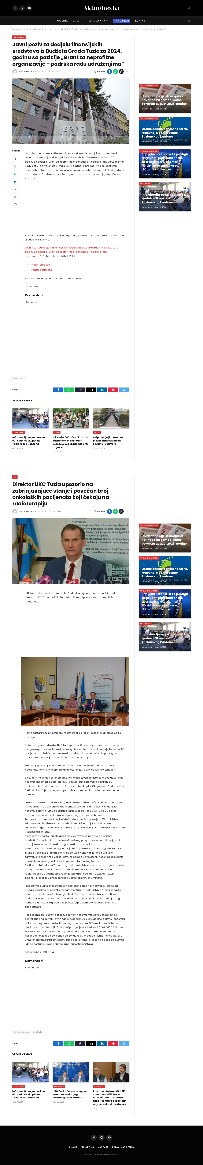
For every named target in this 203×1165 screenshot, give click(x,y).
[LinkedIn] (15, 182)
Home (15, 29)
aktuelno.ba (26, 71)
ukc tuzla (37, 1032)
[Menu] (14, 21)
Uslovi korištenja (123, 1147)
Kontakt (141, 20)
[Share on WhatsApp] (115, 71)
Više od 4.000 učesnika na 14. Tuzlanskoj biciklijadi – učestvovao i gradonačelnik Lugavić (71, 442)
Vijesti (77, 20)
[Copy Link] (121, 71)
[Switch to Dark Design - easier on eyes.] (189, 8)
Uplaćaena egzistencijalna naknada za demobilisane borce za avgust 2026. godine (164, 100)
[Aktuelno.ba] (101, 8)
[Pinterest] (15, 189)
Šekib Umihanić (21, 1032)
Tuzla (56, 432)
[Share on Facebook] (109, 71)
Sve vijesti (19, 432)
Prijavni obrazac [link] (40, 264)
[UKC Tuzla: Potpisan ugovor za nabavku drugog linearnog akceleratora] (71, 1072)
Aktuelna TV (97, 20)
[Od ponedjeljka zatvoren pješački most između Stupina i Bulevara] (111, 418)
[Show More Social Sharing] (126, 71)
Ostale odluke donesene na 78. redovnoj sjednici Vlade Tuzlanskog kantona (165, 133)
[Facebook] (15, 159)
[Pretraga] (189, 21)
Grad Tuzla (19, 37)
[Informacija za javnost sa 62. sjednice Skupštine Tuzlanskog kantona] (30, 418)
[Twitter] (15, 166)
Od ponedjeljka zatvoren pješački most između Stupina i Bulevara (108, 440)
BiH (15, 477)
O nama (72, 1147)
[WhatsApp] (15, 174)
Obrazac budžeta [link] (41, 270)
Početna (62, 20)
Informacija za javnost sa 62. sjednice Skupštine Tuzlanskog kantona (28, 440)
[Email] (15, 204)
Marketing (87, 1147)
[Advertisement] (75, 207)
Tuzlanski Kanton (149, 85)
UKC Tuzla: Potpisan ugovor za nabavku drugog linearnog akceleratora (70, 1094)
